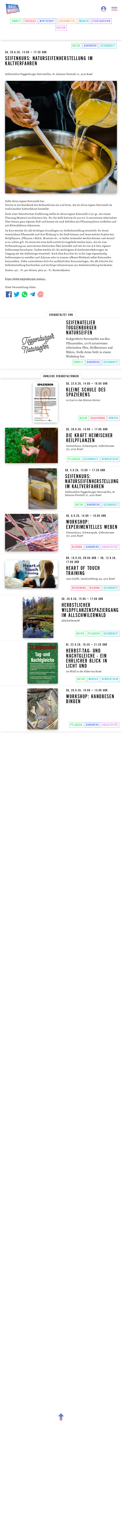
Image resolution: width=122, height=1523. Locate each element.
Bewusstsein (110, 459)
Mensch (84, 21)
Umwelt (16, 21)
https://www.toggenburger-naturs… (25, 279)
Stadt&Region (101, 21)
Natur (76, 45)
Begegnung (98, 418)
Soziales (30, 21)
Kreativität (110, 547)
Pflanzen (74, 459)
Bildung (77, 547)
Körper (113, 418)
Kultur (61, 27)
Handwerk (90, 45)
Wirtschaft (47, 21)
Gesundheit (108, 45)
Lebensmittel (67, 21)
